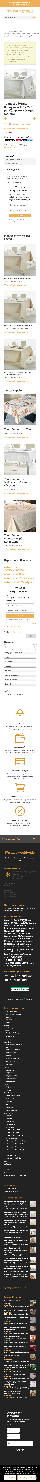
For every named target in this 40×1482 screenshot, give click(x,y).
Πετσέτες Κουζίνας (12, 1033)
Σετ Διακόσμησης (16, 948)
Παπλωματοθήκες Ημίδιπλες (17, 1144)
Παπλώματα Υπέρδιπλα (15, 1136)
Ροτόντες (9, 1101)
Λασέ (15, 928)
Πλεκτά (6, 1067)
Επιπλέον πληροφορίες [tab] (14, 160)
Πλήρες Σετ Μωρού (26, 941)
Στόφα (24, 954)
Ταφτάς (30, 954)
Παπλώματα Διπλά (13, 1130)
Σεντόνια (9, 1153)
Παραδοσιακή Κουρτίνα (17, 940)
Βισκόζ (29, 920)
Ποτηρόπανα (10, 1036)
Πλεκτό (8, 943)
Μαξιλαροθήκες (11, 933)
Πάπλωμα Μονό (13, 936)
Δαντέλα (9, 922)
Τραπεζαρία (16, 33)
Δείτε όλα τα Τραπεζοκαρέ (19, 578)
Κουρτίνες (7, 1042)
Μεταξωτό (23, 933)
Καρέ (22, 574)
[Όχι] (37, 1473)
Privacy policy (27, 1477)
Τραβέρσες (9, 1107)
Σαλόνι (6, 1085)
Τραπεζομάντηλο (16, 962)
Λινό (31, 927)
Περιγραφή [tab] (10, 156)
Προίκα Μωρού (9, 1070)
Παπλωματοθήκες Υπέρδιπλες (17, 1150)
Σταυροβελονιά (16, 954)
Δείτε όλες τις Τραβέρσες (19, 582)
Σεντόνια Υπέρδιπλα (19, 947)
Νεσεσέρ (9, 1019)
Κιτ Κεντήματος (11, 1028)
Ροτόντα (22, 943)
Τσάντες (8, 1022)
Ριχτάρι (15, 944)
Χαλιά (6, 1172)
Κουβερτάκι (10, 1073)
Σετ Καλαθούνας (24, 950)
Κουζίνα (7, 1031)
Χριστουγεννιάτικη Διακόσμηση (15, 1175)
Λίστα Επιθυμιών (10, 1188)
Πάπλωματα (10, 1127)
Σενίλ (11, 947)
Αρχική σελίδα (8, 31)
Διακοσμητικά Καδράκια (12, 1014)
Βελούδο (22, 919)
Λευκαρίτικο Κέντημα (23, 928)
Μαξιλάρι (18, 930)
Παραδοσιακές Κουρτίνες (14, 1044)
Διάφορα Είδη (8, 1017)
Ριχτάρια (8, 1090)
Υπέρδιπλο (31, 963)
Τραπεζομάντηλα (26, 33)
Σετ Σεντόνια (28, 952)
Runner (7, 920)
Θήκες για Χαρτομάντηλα (14, 1049)
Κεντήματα (7, 1025)
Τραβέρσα (15, 957)
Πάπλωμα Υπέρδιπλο (26, 936)
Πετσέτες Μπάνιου (12, 1058)
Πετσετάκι (17, 941)
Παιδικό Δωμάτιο (10, 1064)
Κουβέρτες (9, 1118)
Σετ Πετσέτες (20, 952)
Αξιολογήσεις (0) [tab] (12, 163)
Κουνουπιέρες (10, 1121)
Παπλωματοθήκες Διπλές (16, 1141)
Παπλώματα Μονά (13, 1133)
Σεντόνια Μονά (12, 1155)
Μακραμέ (8, 931)
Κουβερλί (9, 1115)
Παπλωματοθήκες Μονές (15, 1147)
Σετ (7, 1104)
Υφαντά (6, 1161)
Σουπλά (8, 954)
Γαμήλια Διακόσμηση (11, 1011)
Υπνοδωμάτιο (8, 1113)
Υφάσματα (7, 1164)
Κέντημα (19, 923)
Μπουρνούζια (10, 1055)
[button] (33, 72)
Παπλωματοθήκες (12, 1138)
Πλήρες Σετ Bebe (11, 1076)
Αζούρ (14, 919)
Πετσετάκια (10, 1098)
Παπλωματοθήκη (9, 939)
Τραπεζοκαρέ (13, 960)
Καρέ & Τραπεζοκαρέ (13, 1095)
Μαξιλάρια (9, 1087)
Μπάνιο (6, 1047)
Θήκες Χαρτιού (11, 1052)
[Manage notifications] (35, 1477)
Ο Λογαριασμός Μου (11, 1191)
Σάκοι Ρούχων (10, 1061)
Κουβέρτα (33, 923)
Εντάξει (10, 1477)
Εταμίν (8, 1166)
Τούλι (6, 957)
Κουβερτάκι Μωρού (11, 925)
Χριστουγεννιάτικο (13, 965)
